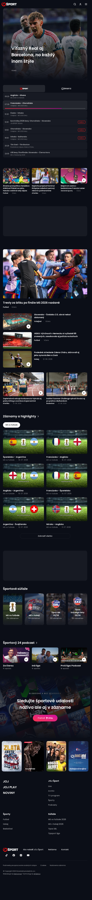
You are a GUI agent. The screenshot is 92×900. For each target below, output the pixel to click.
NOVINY (9, 793)
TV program (54, 795)
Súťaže (52, 814)
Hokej (5, 824)
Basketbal (7, 828)
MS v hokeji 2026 (55, 824)
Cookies (43, 865)
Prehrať (41, 718)
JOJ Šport (53, 780)
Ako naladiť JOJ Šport (33, 849)
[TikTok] (6, 855)
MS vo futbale (12, 425)
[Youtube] (28, 855)
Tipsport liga (54, 833)
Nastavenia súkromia (58, 865)
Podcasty (52, 805)
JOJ (6, 781)
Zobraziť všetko (45, 536)
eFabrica (37, 874)
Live (50, 786)
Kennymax (18, 874)
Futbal (6, 819)
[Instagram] (21, 855)
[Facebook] (13, 855)
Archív (51, 791)
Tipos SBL (52, 828)
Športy (51, 800)
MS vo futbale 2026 (57, 819)
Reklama (52, 849)
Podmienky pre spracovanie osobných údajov (20, 865)
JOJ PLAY (10, 787)
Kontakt (65, 849)
